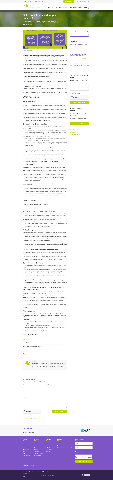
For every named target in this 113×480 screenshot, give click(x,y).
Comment (25, 397)
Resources (48, 451)
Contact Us (25, 442)
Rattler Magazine (26, 447)
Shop (85, 7)
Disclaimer (34, 471)
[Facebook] (82, 475)
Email (47, 384)
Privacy (30, 471)
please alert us (46, 349)
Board (35, 445)
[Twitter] (85, 475)
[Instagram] (89, 475)
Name (24, 384)
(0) (89, 1)
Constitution (25, 471)
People (35, 444)
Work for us (40, 471)
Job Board (48, 447)
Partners (36, 447)
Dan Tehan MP (26, 339)
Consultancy (48, 445)
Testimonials (36, 451)
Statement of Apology (38, 453)
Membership (48, 442)
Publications (73, 7)
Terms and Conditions (47, 471)
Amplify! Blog (33, 11)
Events (80, 7)
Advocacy (48, 444)
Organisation (25, 391)
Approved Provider (49, 449)
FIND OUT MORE (79, 123)
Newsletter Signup (39, 1)
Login (77, 1)
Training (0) (83, 1)
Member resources (26, 449)
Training (65, 7)
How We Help (58, 7)
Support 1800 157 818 (28, 1)
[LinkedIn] (87, 475)
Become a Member (68, 1)
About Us (50, 7)
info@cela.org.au (61, 444)
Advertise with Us (37, 455)
